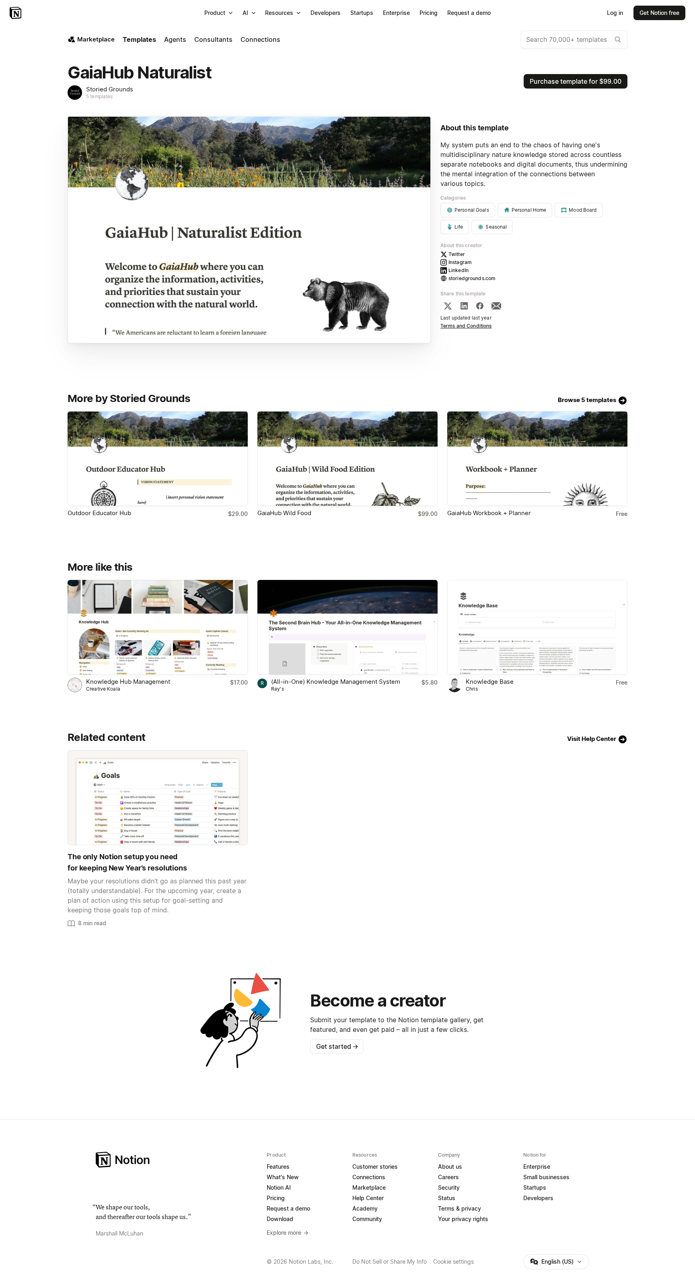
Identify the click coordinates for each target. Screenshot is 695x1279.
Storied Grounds (109, 89)
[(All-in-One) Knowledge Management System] (347, 627)
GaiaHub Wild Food (284, 513)
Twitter (456, 254)
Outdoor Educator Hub (99, 513)
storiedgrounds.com (472, 278)
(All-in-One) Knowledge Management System (335, 681)
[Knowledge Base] (537, 627)
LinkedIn (458, 270)
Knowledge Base (490, 681)
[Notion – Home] (16, 13)
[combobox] (574, 39)
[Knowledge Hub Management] (158, 627)
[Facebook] (479, 306)
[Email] (496, 306)
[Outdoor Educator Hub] (158, 458)
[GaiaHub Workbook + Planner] (537, 458)
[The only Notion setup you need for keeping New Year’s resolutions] (158, 797)
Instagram (460, 262)
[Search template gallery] (617, 39)
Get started (337, 1046)
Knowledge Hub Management (128, 681)
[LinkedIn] (464, 306)
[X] (447, 306)
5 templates (99, 96)
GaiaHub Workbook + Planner (489, 513)
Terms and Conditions (466, 326)
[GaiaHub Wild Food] (347, 458)
